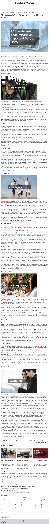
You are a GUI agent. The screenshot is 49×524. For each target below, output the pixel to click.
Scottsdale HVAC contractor (16, 227)
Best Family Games (24, 3)
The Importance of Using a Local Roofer (40, 461)
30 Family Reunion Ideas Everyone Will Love (9, 490)
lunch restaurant (4, 302)
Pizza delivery (39, 256)
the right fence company (33, 101)
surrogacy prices (5, 202)
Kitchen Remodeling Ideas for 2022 (24, 461)
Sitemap (21, 521)
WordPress (3, 522)
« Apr (2, 512)
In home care (4, 126)
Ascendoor (35, 521)
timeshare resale (12, 322)
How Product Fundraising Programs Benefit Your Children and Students (15, 492)
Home (2, 437)
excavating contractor (16, 152)
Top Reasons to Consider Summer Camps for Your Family (12, 484)
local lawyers (19, 396)
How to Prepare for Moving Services (8, 461)
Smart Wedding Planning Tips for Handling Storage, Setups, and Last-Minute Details (17, 486)
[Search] (47, 7)
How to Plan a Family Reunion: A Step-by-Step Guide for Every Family (14, 488)
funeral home (40, 347)
